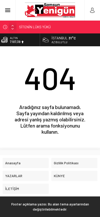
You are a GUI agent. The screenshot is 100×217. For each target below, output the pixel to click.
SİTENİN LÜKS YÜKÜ (35, 27)
